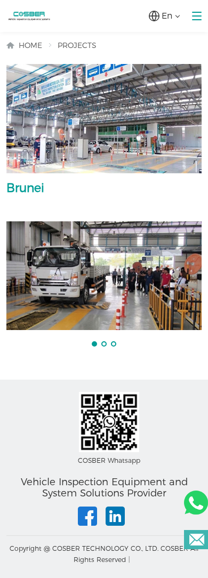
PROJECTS (77, 45)
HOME (30, 45)
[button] (94, 344)
